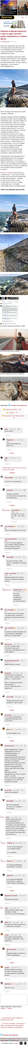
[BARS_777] (2, 922)
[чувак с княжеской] (2, 573)
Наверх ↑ (10, 1008)
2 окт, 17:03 (16, 644)
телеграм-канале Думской (18, 405)
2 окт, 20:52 (18, 875)
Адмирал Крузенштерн (12, 660)
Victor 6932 (10, 697)
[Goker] (2, 817)
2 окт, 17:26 (19, 746)
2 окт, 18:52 (19, 843)
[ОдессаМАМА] (2, 478)
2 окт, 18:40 (14, 817)
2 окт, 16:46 (21, 539)
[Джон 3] (3, 729)
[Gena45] (3, 843)
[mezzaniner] (2, 715)
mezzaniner (8, 715)
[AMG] (2, 429)
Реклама (14, 28)
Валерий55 (10, 557)
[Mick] (2, 908)
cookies (16, 1043)
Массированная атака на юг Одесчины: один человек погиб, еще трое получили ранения (8, 12)
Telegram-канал (15, 1040)
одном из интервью (7, 173)
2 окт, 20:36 (18, 697)
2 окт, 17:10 (15, 673)
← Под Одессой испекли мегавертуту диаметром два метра (12, 1018)
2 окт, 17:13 (16, 715)
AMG (6, 429)
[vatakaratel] (3, 490)
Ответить (7, 435)
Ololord (9, 861)
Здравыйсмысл (18, 590)
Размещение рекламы (16, 1038)
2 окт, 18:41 (18, 729)
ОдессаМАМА (9, 477)
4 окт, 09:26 (13, 967)
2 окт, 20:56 (22, 895)
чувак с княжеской (10, 573)
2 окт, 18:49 (17, 591)
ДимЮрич (8, 984)
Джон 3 (9, 729)
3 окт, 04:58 (13, 935)
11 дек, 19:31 (18, 984)
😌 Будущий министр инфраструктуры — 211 (14, 416)
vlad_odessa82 (9, 526)
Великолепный (9, 746)
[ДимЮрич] (2, 984)
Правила (3, 1008)
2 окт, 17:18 (18, 490)
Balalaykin (10, 440)
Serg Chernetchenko (11, 539)
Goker (7, 817)
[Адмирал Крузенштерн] (2, 661)
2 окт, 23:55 (12, 908)
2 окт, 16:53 (20, 610)
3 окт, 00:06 (15, 922)
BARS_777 (8, 922)
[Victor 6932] (3, 697)
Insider (7, 935)
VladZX (7, 967)
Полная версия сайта (5, 1038)
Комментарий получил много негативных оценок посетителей (14, 468)
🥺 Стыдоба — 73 (12, 412)
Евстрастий (8, 644)
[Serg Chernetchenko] (2, 539)
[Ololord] (3, 861)
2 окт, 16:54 (20, 628)
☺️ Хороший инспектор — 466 (12, 409)
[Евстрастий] (2, 644)
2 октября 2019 (5, 41)
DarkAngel (8, 673)
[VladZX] (2, 968)
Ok (21, 1043)
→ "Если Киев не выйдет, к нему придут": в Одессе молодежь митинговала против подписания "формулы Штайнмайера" (13, 1025)
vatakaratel (10, 490)
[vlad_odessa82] (2, 526)
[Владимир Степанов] (2, 896)
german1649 (15, 510)
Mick (6, 908)
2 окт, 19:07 (18, 861)
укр (23, 17)
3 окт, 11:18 (21, 949)
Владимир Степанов (11, 895)
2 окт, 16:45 (18, 477)
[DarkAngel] (2, 673)
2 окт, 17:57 (16, 790)
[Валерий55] (3, 557)
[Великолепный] (2, 746)
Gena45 (9, 843)
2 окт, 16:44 (12, 429)
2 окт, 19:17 (18, 557)
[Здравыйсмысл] (6, 590)
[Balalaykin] (3, 440)
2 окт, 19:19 (18, 801)
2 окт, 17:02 (20, 440)
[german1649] (6, 510)
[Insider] (2, 935)
